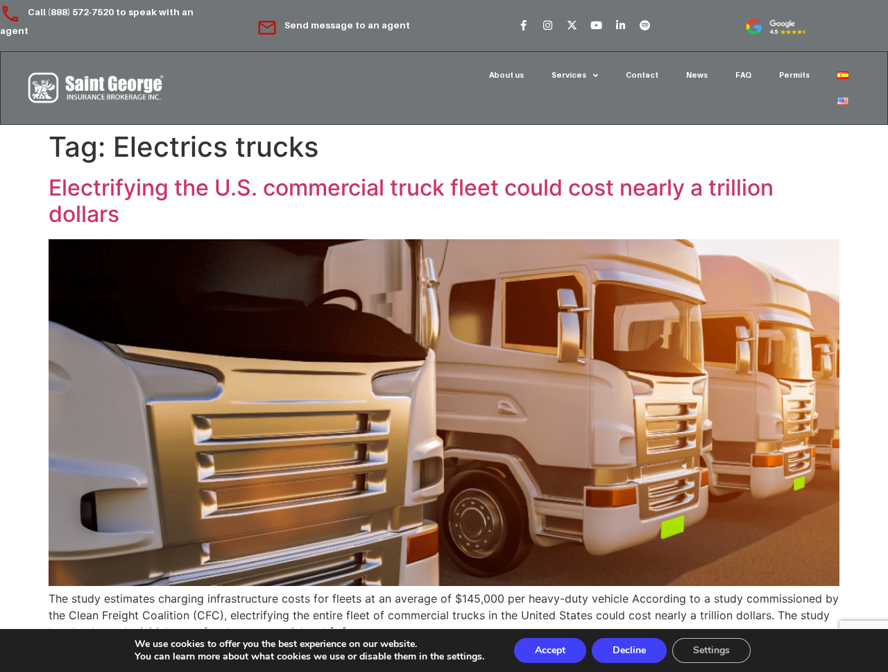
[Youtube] (596, 25)
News (697, 75)
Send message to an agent (347, 25)
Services (569, 75)
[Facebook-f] (523, 25)
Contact (642, 75)
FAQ (743, 75)
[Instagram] (547, 25)
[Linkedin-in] (620, 25)
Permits (794, 75)
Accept (550, 650)
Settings (711, 650)
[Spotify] (644, 25)
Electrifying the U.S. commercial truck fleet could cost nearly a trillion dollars (411, 200)
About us (506, 75)
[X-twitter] (571, 25)
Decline (629, 650)
